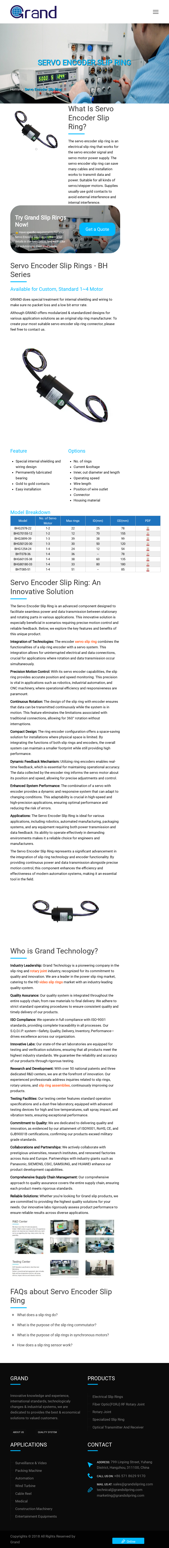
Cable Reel (23, 1494)
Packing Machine (28, 1471)
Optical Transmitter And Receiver (118, 1427)
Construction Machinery (33, 1509)
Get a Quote (97, 229)
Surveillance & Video (31, 1463)
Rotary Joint (102, 1412)
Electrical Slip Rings (108, 1397)
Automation (24, 1478)
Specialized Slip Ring (108, 1419)
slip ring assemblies (54, 1085)
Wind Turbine (25, 1486)
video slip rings (51, 982)
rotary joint (38, 971)
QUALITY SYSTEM (47, 1432)
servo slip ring (86, 641)
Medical (21, 1501)
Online (130, 1541)
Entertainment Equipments (36, 1516)
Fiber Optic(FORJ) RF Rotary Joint (119, 1404)
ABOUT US (18, 1432)
